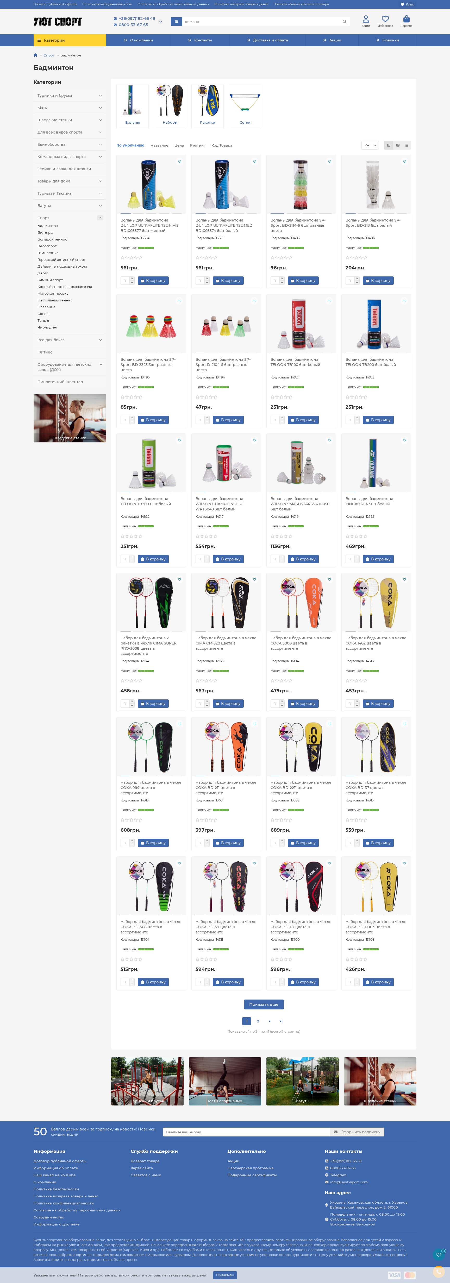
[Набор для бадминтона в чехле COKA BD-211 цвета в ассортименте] (226, 747)
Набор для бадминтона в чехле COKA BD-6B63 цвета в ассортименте (376, 926)
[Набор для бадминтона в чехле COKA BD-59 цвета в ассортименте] (226, 887)
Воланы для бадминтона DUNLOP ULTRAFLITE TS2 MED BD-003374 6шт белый (224, 225)
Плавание (46, 307)
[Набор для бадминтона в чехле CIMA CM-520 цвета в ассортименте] (226, 603)
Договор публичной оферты (55, 4)
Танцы (43, 320)
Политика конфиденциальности (107, 4)
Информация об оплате (56, 1168)
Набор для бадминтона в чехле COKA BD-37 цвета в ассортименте (376, 787)
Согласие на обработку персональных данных (173, 4)
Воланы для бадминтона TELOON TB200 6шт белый (371, 362)
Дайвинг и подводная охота (62, 266)
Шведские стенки (55, 120)
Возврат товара (145, 1161)
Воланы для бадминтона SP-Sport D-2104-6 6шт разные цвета (223, 364)
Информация (49, 1151)
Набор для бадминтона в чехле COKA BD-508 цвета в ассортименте (151, 926)
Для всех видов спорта (60, 132)
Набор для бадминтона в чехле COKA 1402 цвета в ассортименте (376, 643)
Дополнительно (247, 1151)
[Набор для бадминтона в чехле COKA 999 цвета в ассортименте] (151, 747)
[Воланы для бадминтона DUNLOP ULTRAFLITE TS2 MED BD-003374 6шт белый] (226, 185)
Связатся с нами (146, 1175)
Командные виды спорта (62, 156)
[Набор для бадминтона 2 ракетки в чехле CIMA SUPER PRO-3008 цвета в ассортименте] (151, 603)
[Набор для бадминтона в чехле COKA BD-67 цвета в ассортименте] (301, 887)
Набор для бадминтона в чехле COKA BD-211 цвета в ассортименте (226, 787)
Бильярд (45, 232)
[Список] (398, 145)
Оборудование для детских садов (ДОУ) (64, 367)
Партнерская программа (251, 1168)
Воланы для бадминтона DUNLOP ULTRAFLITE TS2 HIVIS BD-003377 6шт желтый (150, 225)
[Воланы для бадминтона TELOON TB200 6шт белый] (376, 324)
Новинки (391, 40)
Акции (335, 40)
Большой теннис (52, 239)
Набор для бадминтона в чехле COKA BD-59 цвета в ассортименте (226, 926)
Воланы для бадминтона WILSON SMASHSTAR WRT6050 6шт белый (300, 503)
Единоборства (51, 144)
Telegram (338, 1175)
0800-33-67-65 (133, 24)
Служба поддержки (154, 1151)
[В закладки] (179, 162)
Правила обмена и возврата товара (301, 4)
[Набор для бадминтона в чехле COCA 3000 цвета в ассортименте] (301, 603)
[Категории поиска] (176, 21)
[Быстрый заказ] (178, 280)
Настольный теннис (55, 300)
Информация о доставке (56, 1224)
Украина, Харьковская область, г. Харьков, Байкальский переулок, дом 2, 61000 (369, 1204)
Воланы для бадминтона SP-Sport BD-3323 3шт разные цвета (148, 364)
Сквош (43, 314)
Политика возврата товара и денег (241, 4)
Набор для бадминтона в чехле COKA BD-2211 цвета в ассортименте (301, 787)
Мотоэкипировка (53, 293)
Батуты (44, 205)
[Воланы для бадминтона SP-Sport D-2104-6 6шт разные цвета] (226, 324)
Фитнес (45, 352)
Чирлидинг (48, 327)
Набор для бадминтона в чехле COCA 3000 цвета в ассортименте (301, 643)
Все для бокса (51, 340)
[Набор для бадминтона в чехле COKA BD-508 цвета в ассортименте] (151, 887)
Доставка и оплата (270, 40)
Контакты (203, 40)
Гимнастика (48, 253)
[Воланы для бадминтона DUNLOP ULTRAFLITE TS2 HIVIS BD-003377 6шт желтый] (151, 185)
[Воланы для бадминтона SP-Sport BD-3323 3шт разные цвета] (151, 324)
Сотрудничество (49, 1217)
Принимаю (225, 1275)
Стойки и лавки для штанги (64, 169)
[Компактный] (406, 145)
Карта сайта (142, 1168)
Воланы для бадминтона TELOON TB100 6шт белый (295, 362)
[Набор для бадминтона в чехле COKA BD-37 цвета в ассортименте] (376, 747)
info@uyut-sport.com (349, 1182)
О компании (141, 40)
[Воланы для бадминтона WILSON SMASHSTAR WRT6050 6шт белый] (301, 464)
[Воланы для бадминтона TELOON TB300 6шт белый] (151, 464)
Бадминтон (48, 226)
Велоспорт (47, 246)
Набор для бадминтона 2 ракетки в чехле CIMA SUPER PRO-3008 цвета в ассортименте (149, 646)
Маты (43, 107)
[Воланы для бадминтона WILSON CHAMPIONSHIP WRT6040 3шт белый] (226, 464)
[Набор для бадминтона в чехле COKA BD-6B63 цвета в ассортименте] (376, 887)
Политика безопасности (56, 1189)
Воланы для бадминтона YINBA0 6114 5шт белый (369, 501)
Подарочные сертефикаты (252, 1175)
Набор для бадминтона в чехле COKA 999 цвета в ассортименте (151, 787)
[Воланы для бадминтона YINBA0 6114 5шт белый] (376, 464)
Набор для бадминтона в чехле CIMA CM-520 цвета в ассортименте (226, 643)
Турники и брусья (55, 95)
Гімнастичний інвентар (60, 382)
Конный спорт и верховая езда (65, 287)
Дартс (43, 273)
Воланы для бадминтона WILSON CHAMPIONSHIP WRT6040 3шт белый (219, 503)
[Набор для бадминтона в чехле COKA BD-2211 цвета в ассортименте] (301, 747)
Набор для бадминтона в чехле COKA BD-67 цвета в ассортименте (301, 926)
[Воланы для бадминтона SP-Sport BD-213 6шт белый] (376, 185)
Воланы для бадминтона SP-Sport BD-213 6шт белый (373, 223)
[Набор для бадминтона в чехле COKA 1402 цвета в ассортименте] (376, 603)
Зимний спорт (50, 280)
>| (281, 1021)
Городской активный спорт (61, 259)
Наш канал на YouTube (55, 1175)
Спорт (48, 55)
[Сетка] (388, 145)
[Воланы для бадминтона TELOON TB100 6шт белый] (301, 324)
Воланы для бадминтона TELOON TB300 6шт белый (146, 501)
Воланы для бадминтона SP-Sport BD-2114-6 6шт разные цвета (298, 225)
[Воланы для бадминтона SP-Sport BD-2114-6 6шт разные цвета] (301, 185)
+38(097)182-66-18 (137, 18)
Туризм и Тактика (54, 193)
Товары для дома (54, 181)
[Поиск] (344, 21)
